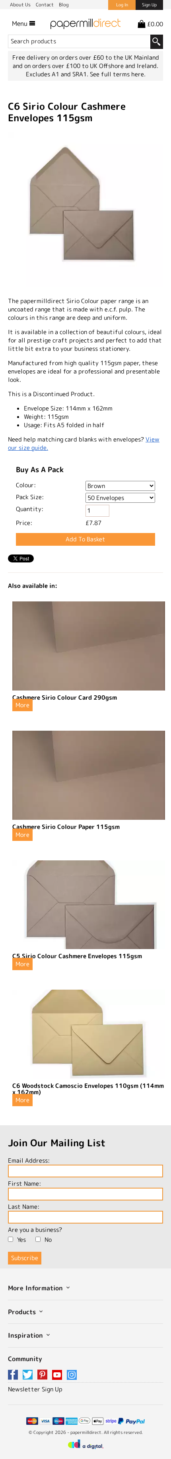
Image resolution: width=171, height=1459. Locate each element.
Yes (21, 1239)
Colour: (26, 485)
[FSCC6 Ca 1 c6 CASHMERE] (85, 210)
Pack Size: (30, 497)
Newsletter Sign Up (35, 1389)
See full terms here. (118, 74)
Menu (20, 23)
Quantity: (29, 509)
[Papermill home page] (85, 23)
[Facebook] (14, 1375)
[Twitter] (29, 1375)
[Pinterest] (43, 1375)
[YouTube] (58, 1375)
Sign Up (149, 5)
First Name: (24, 1183)
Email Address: (29, 1160)
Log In (122, 5)
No (48, 1239)
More (22, 705)
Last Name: (23, 1206)
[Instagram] (72, 1375)
